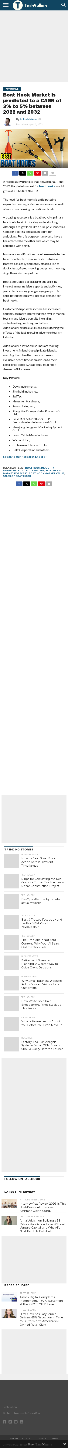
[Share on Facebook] (15, 172)
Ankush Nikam (28, 119)
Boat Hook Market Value (46, 473)
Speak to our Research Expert (24, 456)
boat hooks (47, 186)
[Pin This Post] (37, 172)
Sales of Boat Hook (17, 476)
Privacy (41, 1438)
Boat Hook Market (31, 470)
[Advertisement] (34, 45)
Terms (54, 1438)
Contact (27, 1438)
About (14, 1438)
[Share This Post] (22, 172)
